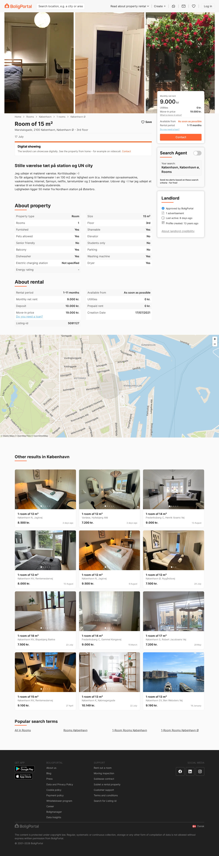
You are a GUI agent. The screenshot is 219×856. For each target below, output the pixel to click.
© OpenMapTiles (23, 435)
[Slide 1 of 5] (41, 506)
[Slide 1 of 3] (172, 567)
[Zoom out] (214, 343)
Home (18, 116)
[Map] (109, 386)
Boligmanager (54, 811)
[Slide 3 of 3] (176, 567)
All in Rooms (23, 730)
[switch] (197, 153)
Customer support (104, 789)
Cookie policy (53, 789)
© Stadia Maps (8, 435)
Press (49, 778)
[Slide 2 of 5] (43, 506)
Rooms (30, 116)
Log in (208, 6)
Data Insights (53, 817)
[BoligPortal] (18, 6)
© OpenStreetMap (39, 435)
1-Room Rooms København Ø (180, 730)
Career (50, 806)
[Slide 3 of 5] (45, 506)
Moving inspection (104, 773)
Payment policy (55, 795)
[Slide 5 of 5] (49, 506)
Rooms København (75, 730)
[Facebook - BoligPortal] (180, 771)
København (45, 116)
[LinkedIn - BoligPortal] (190, 771)
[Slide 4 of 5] (47, 506)
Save (148, 122)
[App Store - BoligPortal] (24, 776)
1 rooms (61, 116)
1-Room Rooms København (129, 730)
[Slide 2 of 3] (174, 567)
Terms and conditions (106, 795)
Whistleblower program (59, 800)
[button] (126, 151)
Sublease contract (104, 778)
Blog (48, 773)
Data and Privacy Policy (59, 784)
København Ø (78, 116)
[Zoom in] (214, 339)
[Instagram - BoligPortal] (200, 771)
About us (51, 767)
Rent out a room (103, 767)
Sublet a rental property (107, 784)
